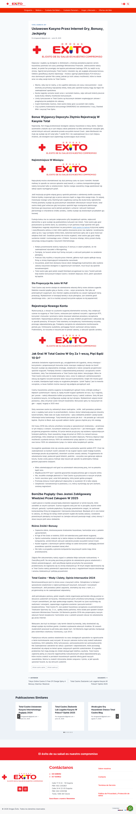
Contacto (102, 777)
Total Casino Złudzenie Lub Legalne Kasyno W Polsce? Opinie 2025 (89, 681)
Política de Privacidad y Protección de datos (113, 795)
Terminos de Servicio (106, 785)
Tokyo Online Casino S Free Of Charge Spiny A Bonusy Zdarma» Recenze (47, 681)
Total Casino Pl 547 (39, 25)
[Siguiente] (117, 716)
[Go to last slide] (18, 716)
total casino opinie (39, 667)
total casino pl (52, 667)
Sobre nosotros (104, 769)
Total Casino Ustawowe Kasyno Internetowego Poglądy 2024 (30, 710)
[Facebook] (19, 789)
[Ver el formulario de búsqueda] (128, 4)
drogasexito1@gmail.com (42, 38)
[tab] (64, 732)
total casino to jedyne (81, 227)
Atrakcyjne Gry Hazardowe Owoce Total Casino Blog (103, 710)
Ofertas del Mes (105, 10)
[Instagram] (25, 789)
